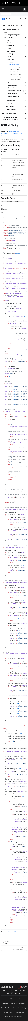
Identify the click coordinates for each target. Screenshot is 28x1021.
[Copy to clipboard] (24, 217)
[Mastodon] (12, 993)
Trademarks (5, 1003)
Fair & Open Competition (8, 1008)
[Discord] (24, 990)
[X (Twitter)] (8, 990)
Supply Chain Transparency (18, 1003)
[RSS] (16, 993)
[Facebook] (20, 990)
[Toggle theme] (25, 3)
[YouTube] (16, 990)
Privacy (21, 999)
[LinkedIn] (4, 990)
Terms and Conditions (11, 999)
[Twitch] (8, 993)
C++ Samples (14, 133)
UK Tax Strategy (22, 1008)
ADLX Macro (10, 932)
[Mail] (20, 993)
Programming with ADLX (15, 131)
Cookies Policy (8, 1012)
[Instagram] (12, 990)
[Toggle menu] (2, 9)
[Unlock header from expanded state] (24, 9)
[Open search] (19, 3)
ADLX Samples (5, 133)
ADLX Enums (17, 932)
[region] (14, 572)
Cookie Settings (19, 1012)
